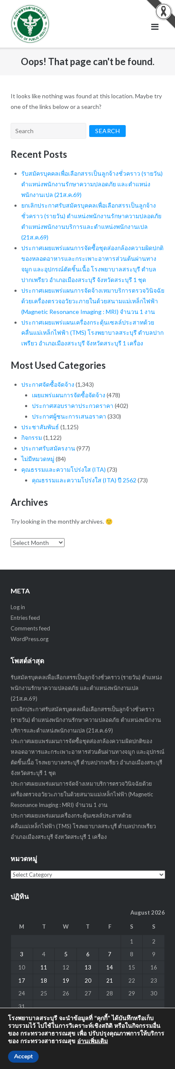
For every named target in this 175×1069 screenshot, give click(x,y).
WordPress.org (29, 639)
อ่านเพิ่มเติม (92, 1041)
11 (43, 967)
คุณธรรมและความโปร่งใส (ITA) (63, 469)
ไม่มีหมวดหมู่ (37, 458)
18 (43, 980)
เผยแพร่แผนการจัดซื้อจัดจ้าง (68, 395)
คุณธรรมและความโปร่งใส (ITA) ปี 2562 (84, 480)
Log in (18, 607)
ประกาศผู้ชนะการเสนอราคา (69, 416)
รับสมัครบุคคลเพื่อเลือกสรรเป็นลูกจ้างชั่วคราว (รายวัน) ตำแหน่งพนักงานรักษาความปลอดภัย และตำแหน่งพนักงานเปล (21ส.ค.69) (92, 184)
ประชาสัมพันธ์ (40, 426)
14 (109, 967)
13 (88, 967)
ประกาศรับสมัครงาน (48, 448)
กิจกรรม (31, 437)
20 (88, 980)
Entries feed (25, 617)
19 (65, 980)
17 (21, 980)
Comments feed (30, 628)
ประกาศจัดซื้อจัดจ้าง (47, 384)
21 (109, 980)
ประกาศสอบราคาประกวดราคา (72, 405)
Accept (23, 1056)
